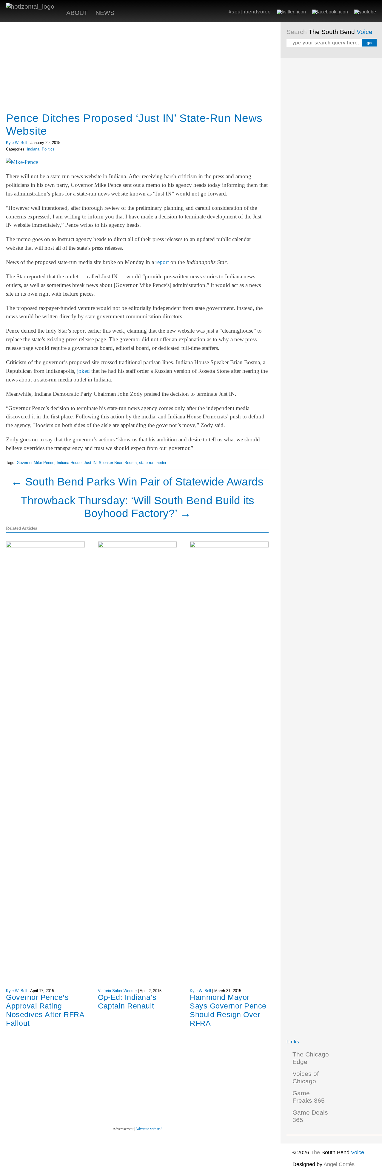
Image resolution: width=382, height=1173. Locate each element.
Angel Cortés (339, 1164)
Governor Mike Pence (35, 462)
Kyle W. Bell (16, 142)
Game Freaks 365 (308, 1097)
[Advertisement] (331, 153)
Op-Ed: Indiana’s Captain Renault (127, 1001)
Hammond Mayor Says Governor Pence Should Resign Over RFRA (228, 1010)
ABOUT (77, 12)
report (162, 262)
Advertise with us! (148, 1129)
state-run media (152, 462)
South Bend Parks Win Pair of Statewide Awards (137, 481)
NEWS (105, 12)
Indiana (33, 149)
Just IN (90, 462)
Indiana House (69, 462)
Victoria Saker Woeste (117, 991)
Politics (48, 149)
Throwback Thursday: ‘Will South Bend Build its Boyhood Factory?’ (137, 506)
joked (83, 371)
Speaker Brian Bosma (118, 462)
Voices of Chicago (305, 1077)
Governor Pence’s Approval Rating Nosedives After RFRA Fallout (45, 1010)
